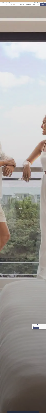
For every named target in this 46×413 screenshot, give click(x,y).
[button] (3, 2)
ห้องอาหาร (17, 4)
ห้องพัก (14, 4)
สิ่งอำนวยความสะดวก (22, 4)
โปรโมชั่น (38, 4)
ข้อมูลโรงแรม (7, 4)
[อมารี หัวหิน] (4, 4)
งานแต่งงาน (34, 4)
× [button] (38, 412)
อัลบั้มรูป (11, 4)
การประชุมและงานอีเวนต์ (28, 4)
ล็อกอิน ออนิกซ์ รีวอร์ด (39, 2)
